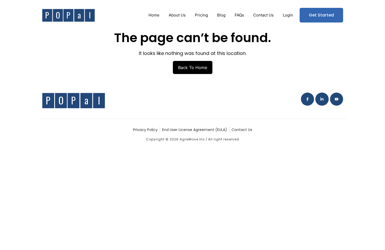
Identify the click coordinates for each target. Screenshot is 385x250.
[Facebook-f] (307, 99)
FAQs (239, 15)
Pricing (201, 15)
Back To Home (192, 67)
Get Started (321, 15)
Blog (221, 15)
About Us (177, 15)
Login (288, 15)
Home (154, 15)
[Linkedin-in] (321, 99)
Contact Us (263, 15)
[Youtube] (336, 99)
